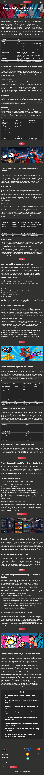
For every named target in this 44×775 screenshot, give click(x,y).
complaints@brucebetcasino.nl (29, 622)
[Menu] (41, 2)
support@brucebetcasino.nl (33, 61)
